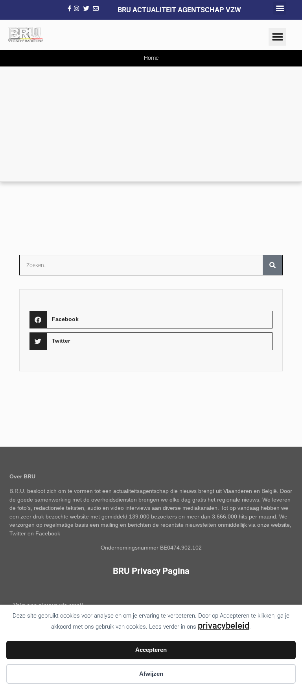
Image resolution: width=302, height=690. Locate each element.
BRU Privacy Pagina (151, 571)
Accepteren (151, 649)
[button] (279, 8)
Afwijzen (151, 673)
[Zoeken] (272, 265)
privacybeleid (223, 625)
